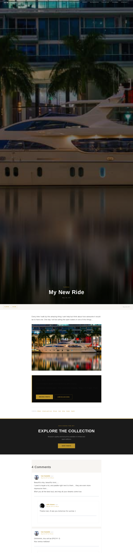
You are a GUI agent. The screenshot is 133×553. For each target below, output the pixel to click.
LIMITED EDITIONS (63, 397)
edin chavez (50, 504)
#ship (63, 411)
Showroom (94, 2)
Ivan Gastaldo (45, 476)
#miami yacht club (47, 411)
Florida (6, 306)
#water (68, 411)
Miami (14, 306)
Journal (115, 2)
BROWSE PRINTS (44, 397)
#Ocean (55, 411)
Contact (124, 2)
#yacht (73, 411)
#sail (59, 411)
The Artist (105, 2)
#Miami (39, 411)
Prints (84, 2)
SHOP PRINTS (66, 446)
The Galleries (74, 2)
